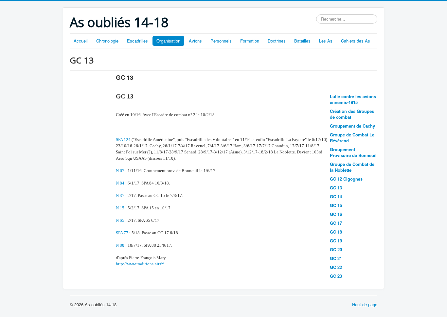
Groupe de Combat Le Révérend (352, 138)
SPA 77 (122, 232)
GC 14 (336, 196)
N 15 (120, 207)
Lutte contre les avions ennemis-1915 (353, 99)
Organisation (168, 41)
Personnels (221, 41)
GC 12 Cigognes (346, 179)
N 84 (120, 183)
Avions (195, 41)
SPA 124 (123, 139)
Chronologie (107, 41)
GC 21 (336, 258)
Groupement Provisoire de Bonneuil (353, 152)
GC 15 (336, 205)
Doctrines (277, 41)
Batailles (302, 41)
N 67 (120, 170)
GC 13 (336, 188)
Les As (325, 41)
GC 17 (336, 223)
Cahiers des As (355, 41)
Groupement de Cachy (352, 126)
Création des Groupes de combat (352, 114)
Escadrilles (137, 41)
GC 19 (336, 241)
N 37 (120, 195)
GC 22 (336, 267)
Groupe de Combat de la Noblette (352, 167)
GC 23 (336, 276)
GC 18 (336, 232)
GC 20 (336, 249)
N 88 (120, 245)
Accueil (81, 41)
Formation (249, 41)
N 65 (120, 220)
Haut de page (364, 304)
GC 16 (336, 214)
